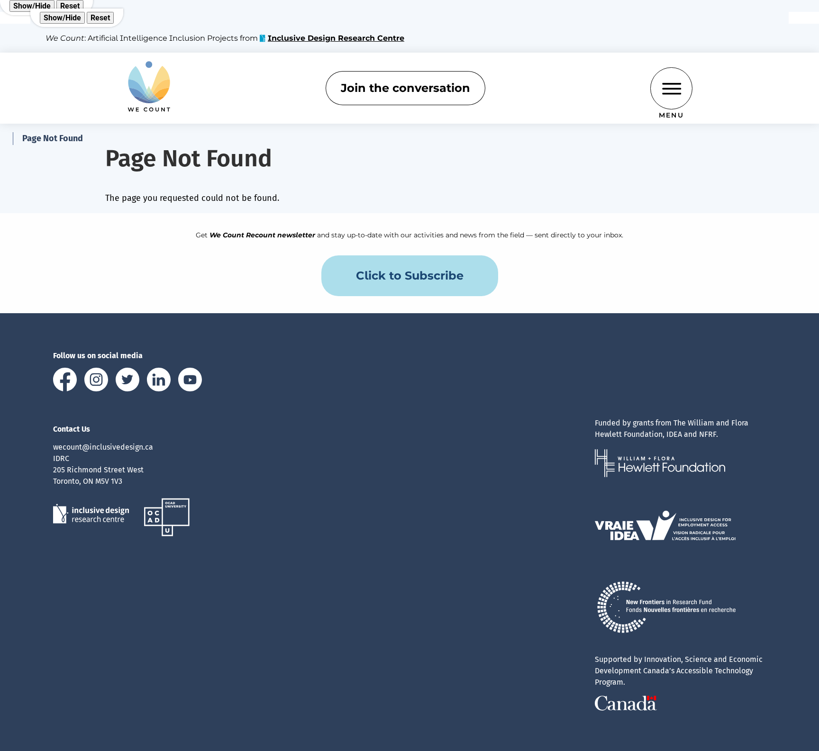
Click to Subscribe (410, 275)
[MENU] (671, 88)
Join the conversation (405, 88)
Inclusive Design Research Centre (336, 38)
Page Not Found (52, 138)
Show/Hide (32, 5)
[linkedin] (159, 381)
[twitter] (127, 381)
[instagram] (96, 381)
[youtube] (190, 381)
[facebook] (65, 381)
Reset (70, 5)
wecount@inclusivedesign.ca (103, 447)
